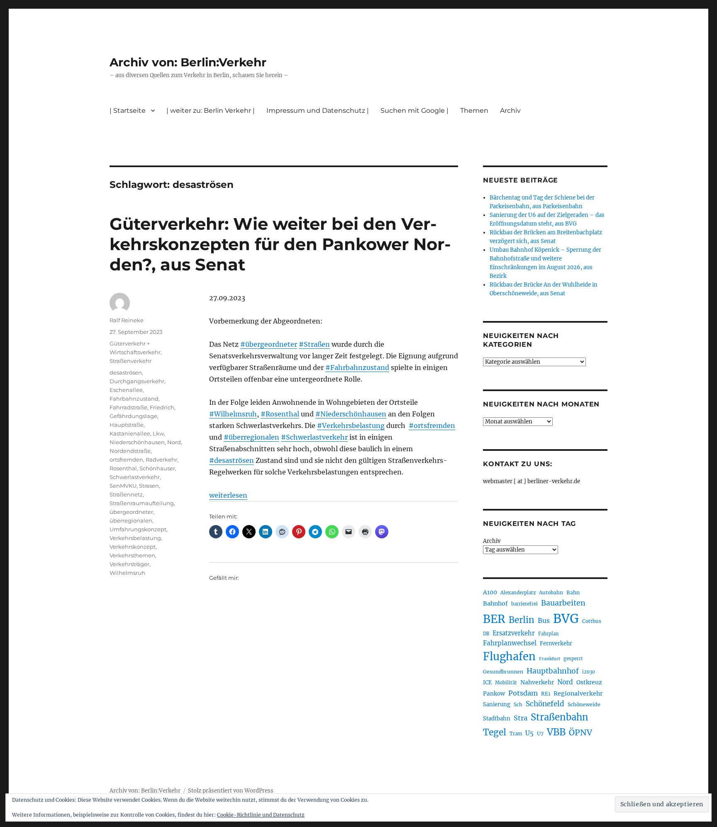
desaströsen (126, 372)
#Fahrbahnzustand (357, 367)
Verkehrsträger (129, 564)
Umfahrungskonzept (138, 529)
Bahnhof (495, 603)
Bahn (573, 592)
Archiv (491, 541)
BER (494, 619)
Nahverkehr (537, 682)
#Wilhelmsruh (233, 414)
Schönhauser (157, 468)
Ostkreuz (589, 682)
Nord (174, 442)
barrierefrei (524, 604)
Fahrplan (548, 634)
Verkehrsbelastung (135, 538)
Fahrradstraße (128, 407)
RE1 (545, 694)
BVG (566, 618)
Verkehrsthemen (132, 555)
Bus (544, 621)
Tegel (494, 732)
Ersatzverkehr (514, 633)
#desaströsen (231, 460)
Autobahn (551, 592)
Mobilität (506, 683)
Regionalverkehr (578, 693)
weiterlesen (228, 495)
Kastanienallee (130, 433)
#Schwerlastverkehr (314, 437)
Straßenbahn (559, 717)
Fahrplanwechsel (510, 643)
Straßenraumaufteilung (142, 503)
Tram (516, 734)
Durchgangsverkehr (137, 381)
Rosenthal (123, 468)
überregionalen (131, 520)
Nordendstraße (130, 451)
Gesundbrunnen (503, 672)
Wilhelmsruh (127, 572)
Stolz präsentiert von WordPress (230, 790)
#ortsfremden (432, 425)
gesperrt (573, 659)
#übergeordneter (268, 344)
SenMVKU (123, 485)
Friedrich (162, 407)
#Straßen (314, 344)
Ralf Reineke (127, 320)
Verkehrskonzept (133, 546)
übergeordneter (131, 511)
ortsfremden (126, 459)
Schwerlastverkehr (135, 477)
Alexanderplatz (518, 593)
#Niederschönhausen (350, 414)
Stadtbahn (496, 718)
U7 (540, 733)
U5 (529, 733)
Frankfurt (549, 659)
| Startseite (128, 110)
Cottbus (591, 621)
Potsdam (523, 693)
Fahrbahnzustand (134, 398)
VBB (556, 732)
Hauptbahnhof (553, 671)
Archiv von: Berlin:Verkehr (188, 62)
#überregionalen (251, 437)
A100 (490, 592)
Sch (518, 704)
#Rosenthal (280, 414)
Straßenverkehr (130, 361)
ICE (487, 682)
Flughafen (509, 656)
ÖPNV (580, 732)
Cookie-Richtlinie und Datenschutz (261, 815)
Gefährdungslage (133, 416)
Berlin (521, 620)
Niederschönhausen (137, 442)
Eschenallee (126, 390)
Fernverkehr (556, 643)
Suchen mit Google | (414, 110)
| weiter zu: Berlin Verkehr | (210, 110)
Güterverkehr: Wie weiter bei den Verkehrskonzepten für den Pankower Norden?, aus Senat (280, 244)
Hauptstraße (127, 424)
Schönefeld (545, 703)
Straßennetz (126, 494)
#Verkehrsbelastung (351, 425)
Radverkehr (161, 459)
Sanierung (496, 704)
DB (486, 634)
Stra (520, 718)
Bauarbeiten (563, 603)
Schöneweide (584, 704)
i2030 (588, 672)
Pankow (494, 693)
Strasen (149, 485)
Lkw (158, 433)
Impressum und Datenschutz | (317, 110)
